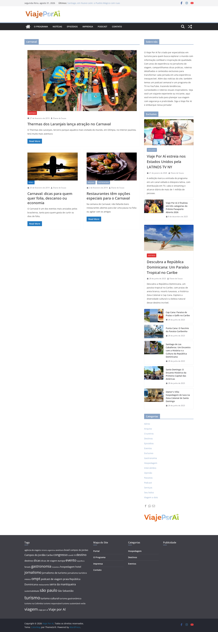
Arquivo (91, 182)
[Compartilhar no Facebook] (145, 506)
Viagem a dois (151, 497)
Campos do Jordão (35, 555)
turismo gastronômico (70, 598)
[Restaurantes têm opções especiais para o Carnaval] (112, 166)
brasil (67, 550)
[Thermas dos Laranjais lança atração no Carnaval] (82, 80)
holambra (55, 567)
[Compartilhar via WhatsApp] (149, 506)
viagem (31, 609)
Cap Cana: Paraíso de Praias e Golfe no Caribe (178, 314)
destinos (28, 560)
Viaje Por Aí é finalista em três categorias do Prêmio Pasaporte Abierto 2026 (177, 207)
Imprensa (87, 26)
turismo (32, 598)
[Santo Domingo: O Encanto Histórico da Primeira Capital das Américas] (153, 376)
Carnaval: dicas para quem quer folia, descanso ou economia (49, 198)
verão (83, 603)
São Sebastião (66, 590)
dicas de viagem (49, 560)
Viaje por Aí (57, 609)
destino (81, 555)
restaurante (44, 584)
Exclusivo (152, 150)
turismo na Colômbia (33, 603)
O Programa (99, 557)
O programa (41, 26)
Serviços (148, 487)
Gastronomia (103, 182)
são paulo (48, 590)
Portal (96, 551)
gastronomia (41, 566)
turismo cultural (50, 598)
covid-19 (72, 555)
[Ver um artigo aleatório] (190, 26)
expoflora (80, 561)
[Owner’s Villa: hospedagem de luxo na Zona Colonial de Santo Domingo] (153, 398)
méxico (27, 579)
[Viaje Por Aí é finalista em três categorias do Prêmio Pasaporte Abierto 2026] (153, 210)
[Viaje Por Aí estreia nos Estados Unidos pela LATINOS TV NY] (169, 132)
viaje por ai (43, 610)
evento (71, 560)
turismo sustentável (71, 603)
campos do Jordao (79, 550)
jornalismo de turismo (54, 572)
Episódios (72, 26)
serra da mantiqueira (63, 584)
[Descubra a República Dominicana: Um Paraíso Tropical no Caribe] (169, 238)
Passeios (148, 477)
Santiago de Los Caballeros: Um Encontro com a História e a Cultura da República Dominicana (178, 350)
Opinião (148, 472)
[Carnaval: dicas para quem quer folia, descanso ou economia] (52, 166)
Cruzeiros (149, 433)
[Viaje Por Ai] (28, 26)
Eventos (148, 448)
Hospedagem (150, 463)
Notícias (57, 26)
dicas (37, 560)
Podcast (102, 26)
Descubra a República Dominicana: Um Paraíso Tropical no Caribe (168, 267)
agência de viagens (32, 550)
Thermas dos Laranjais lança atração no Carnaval (69, 123)
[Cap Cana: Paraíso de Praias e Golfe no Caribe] (153, 316)
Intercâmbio (150, 468)
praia (66, 579)
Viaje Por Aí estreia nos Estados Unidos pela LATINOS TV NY (166, 161)
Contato (117, 26)
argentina (51, 550)
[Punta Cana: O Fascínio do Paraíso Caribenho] (153, 332)
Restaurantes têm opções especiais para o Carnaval (108, 196)
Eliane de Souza (59, 118)
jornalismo (32, 572)
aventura (59, 550)
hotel (78, 566)
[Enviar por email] (153, 506)
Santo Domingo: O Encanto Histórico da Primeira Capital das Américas (176, 374)
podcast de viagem (51, 579)
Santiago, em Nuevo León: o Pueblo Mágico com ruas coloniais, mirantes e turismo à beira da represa (93, 4)
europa (61, 560)
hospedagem (67, 566)
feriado (27, 567)
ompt (35, 578)
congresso (60, 555)
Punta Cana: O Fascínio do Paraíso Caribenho (177, 330)
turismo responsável (53, 603)
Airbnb (44, 550)
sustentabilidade (31, 591)
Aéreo (31, 182)
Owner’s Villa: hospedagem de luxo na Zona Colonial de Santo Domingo (178, 396)
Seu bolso (149, 492)
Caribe (49, 555)
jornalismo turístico (77, 572)
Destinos (32, 113)
